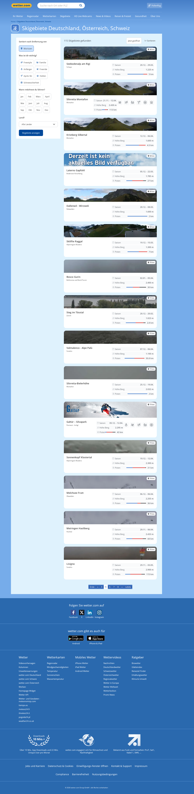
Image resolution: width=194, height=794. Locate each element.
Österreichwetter (111, 675)
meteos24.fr (24, 709)
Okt (30, 110)
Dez (46, 110)
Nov (38, 110)
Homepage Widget (27, 690)
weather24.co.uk (26, 721)
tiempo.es (23, 705)
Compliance (62, 774)
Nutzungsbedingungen (104, 774)
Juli (38, 103)
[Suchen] (80, 5)
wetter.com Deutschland (30, 675)
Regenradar (52, 663)
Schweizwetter (110, 671)
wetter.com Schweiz (28, 679)
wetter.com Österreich (29, 683)
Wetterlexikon (109, 690)
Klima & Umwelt (139, 679)
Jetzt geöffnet (134, 40)
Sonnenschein (53, 675)
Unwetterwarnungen (28, 671)
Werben (22, 686)
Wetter (23, 657)
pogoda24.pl (24, 717)
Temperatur (52, 671)
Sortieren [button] (151, 40)
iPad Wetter (80, 667)
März (38, 96)
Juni (30, 103)
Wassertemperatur (55, 679)
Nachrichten (108, 663)
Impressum (141, 766)
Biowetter (136, 663)
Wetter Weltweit (110, 686)
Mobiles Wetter (85, 657)
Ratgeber (138, 657)
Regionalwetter (110, 679)
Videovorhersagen (27, 663)
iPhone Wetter (81, 663)
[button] (38, 124)
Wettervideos (112, 657)
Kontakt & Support (121, 766)
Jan (22, 96)
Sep (22, 110)
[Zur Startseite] (21, 5)
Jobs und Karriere (35, 766)
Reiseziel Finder (139, 671)
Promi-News (109, 694)
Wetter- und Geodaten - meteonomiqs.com (29, 700)
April (47, 96)
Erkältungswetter (139, 675)
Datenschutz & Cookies (60, 766)
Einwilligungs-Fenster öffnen (92, 766)
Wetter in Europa (111, 683)
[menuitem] (18, 16)
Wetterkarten (56, 657)
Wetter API (23, 694)
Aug (46, 103)
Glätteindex (137, 667)
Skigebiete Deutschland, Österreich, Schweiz (34, 21)
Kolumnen (23, 667)
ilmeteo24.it (24, 713)
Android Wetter (82, 671)
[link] (18, 16)
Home (13, 21)
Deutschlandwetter (112, 667)
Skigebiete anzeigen (31, 133)
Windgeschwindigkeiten (57, 667)
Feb (29, 96)
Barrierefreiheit (80, 774)
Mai (22, 103)
